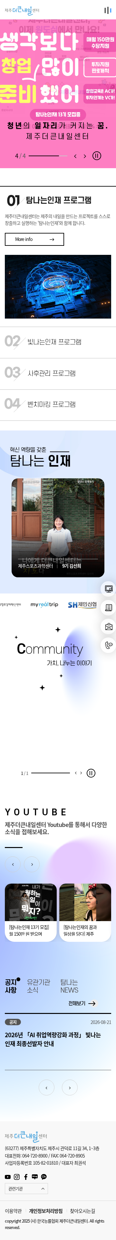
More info (23, 239)
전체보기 (76, 1003)
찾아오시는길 (82, 1210)
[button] (75, 156)
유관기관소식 (38, 986)
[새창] (108, 589)
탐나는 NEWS (69, 986)
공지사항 (10, 986)
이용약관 (13, 1210)
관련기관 (15, 1188)
